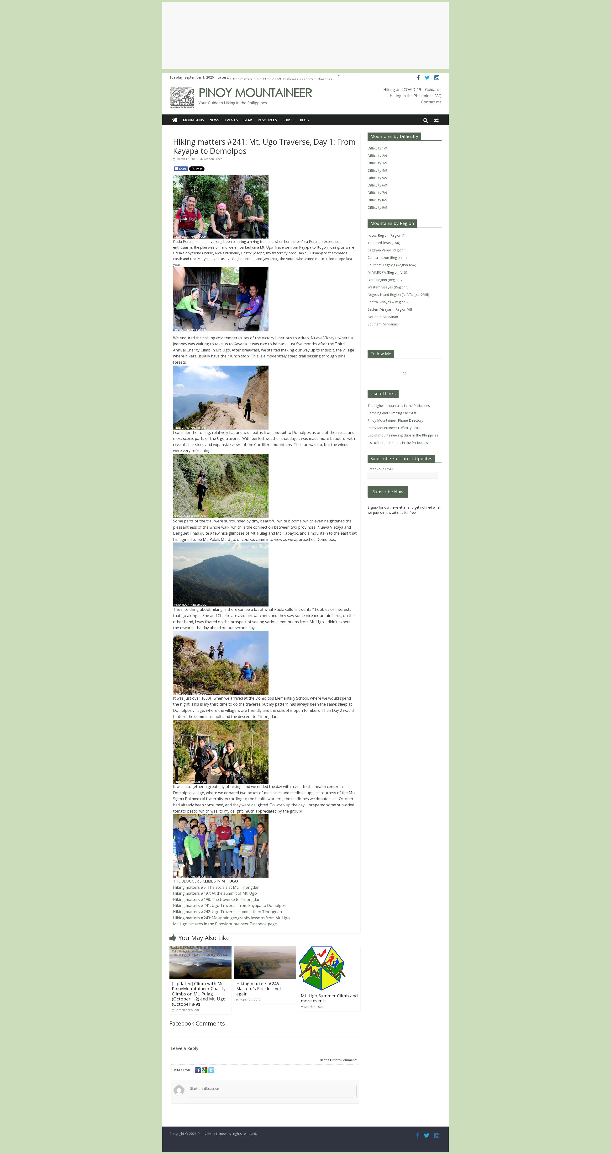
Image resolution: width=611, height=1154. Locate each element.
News (214, 120)
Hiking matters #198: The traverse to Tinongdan (216, 899)
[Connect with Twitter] (211, 1070)
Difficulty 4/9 (377, 170)
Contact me (431, 102)
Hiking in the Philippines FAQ (416, 95)
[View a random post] (436, 120)
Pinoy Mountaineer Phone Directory (395, 420)
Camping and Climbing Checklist (392, 413)
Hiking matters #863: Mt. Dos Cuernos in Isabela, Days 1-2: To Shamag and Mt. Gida (295, 77)
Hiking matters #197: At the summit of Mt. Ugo (215, 893)
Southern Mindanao (383, 324)
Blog (304, 120)
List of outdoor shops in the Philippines (398, 442)
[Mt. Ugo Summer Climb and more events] (322, 949)
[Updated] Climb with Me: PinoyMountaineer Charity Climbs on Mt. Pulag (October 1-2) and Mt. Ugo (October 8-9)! (199, 994)
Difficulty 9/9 (377, 207)
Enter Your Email (380, 469)
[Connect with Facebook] (198, 1070)
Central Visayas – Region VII (389, 302)
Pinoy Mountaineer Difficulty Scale (394, 427)
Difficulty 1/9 (377, 148)
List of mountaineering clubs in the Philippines (403, 435)
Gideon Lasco (213, 159)
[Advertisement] (305, 35)
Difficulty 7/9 (377, 192)
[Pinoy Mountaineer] (240, 89)
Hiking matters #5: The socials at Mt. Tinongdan (216, 887)
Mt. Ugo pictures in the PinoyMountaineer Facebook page (225, 923)
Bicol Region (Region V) (386, 279)
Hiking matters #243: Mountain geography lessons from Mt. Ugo (231, 917)
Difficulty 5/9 (377, 177)
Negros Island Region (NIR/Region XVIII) (398, 294)
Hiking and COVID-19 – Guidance (412, 89)
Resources (267, 120)
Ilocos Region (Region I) (386, 235)
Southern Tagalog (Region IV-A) (392, 265)
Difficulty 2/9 (377, 155)
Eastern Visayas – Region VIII (390, 309)
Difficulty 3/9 (377, 163)
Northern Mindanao (383, 316)
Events (231, 120)
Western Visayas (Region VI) (389, 287)
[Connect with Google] (205, 1070)
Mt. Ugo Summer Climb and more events (329, 998)
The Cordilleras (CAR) (384, 242)
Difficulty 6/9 (377, 185)
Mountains (193, 120)
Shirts (288, 120)
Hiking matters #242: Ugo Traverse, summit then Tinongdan (227, 911)
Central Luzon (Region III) (387, 257)
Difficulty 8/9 (377, 200)
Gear (247, 120)
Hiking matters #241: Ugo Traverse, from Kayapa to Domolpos (229, 905)
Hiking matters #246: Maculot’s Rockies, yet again (258, 989)
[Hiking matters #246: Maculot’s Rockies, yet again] (265, 949)
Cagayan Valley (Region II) (387, 250)
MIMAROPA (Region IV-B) (387, 272)
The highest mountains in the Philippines (399, 405)
